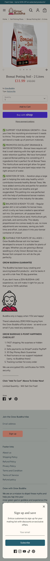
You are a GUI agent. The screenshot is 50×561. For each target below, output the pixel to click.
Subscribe (25, 542)
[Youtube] (24, 551)
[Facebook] (15, 551)
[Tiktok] (29, 551)
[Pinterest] (33, 551)
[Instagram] (19, 551)
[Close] (44, 506)
